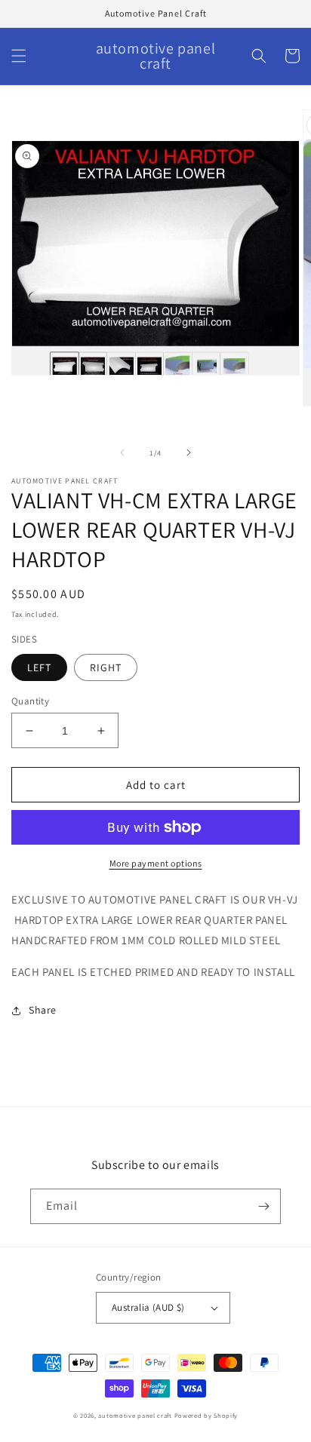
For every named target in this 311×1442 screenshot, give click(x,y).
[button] (18, 55)
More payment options (155, 863)
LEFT (39, 667)
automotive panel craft (134, 1415)
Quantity (30, 701)
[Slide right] (188, 452)
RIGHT (106, 667)
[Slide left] (122, 452)
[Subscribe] (263, 1206)
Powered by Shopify (206, 1415)
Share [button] (43, 1010)
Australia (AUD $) (148, 1307)
